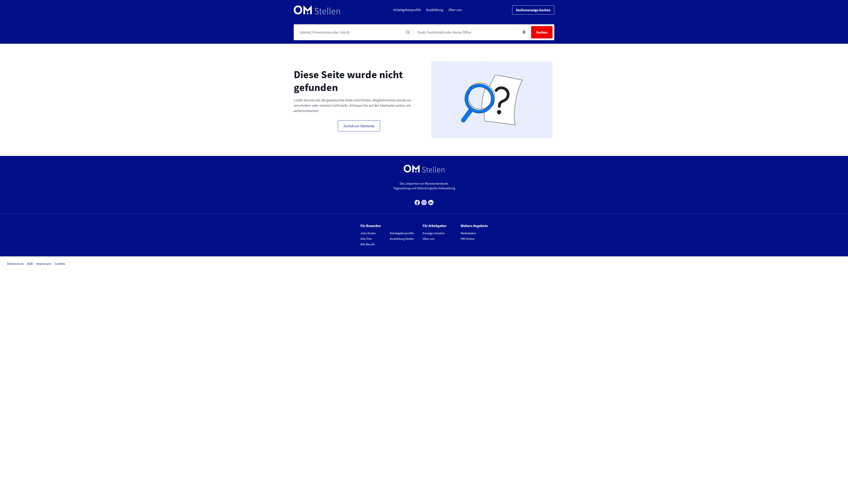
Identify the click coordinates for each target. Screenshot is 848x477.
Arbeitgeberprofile (402, 233)
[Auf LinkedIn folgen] (431, 202)
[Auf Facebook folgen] (417, 202)
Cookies (60, 264)
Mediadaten (468, 233)
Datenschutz (15, 264)
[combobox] (350, 32)
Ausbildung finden (402, 239)
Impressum (43, 264)
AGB (30, 264)
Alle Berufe (367, 244)
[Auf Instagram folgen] (424, 202)
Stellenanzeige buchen (533, 10)
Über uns (429, 239)
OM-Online (467, 239)
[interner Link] (317, 10)
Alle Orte (366, 239)
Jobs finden (368, 233)
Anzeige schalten (434, 233)
